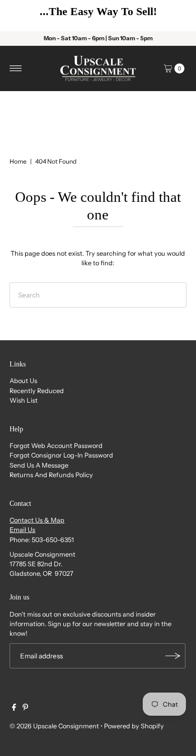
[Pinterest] (25, 708)
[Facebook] (14, 708)
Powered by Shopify (134, 726)
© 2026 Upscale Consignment (54, 726)
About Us (23, 381)
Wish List (24, 400)
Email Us (22, 530)
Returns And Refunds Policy (51, 475)
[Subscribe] (172, 655)
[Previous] (23, 16)
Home (18, 161)
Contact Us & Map (37, 520)
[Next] (173, 16)
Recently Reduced (37, 391)
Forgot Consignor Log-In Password (61, 455)
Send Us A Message (39, 465)
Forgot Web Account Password (56, 445)
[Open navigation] (16, 68)
